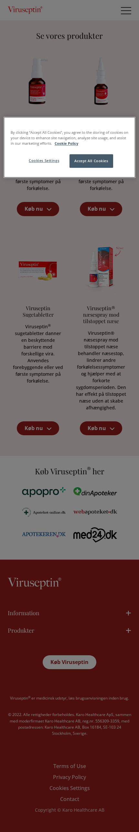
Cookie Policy (66, 143)
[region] (70, 147)
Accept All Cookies (91, 161)
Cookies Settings (44, 160)
